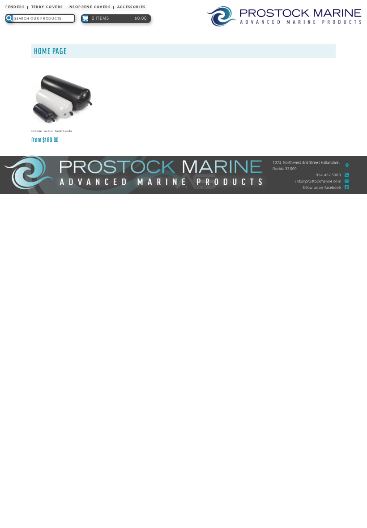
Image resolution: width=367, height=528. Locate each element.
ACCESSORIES (131, 6)
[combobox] (43, 18)
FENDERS (15, 6)
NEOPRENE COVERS (90, 6)
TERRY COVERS (47, 6)
